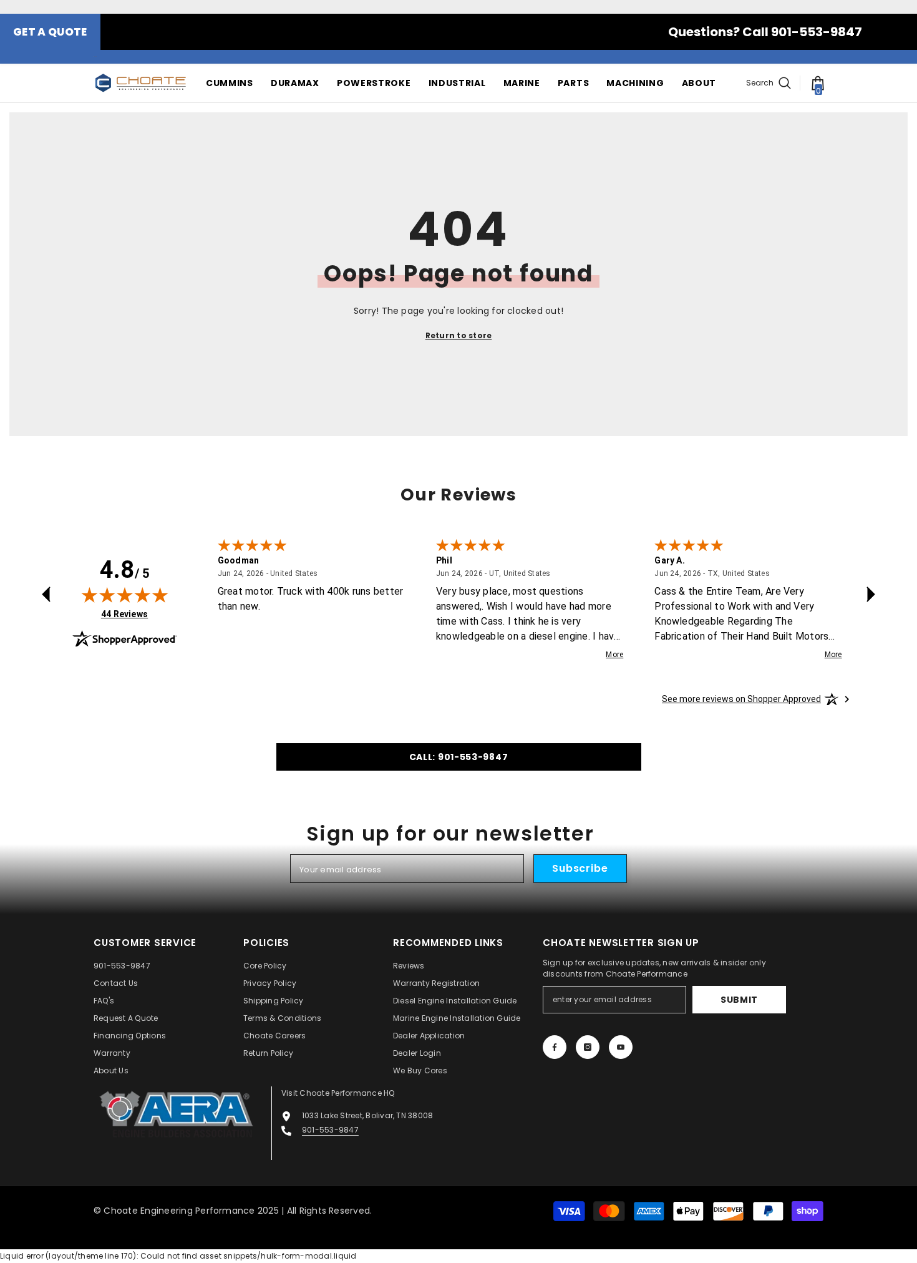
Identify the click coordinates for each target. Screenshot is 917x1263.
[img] (124, 595)
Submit (739, 999)
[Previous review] (46, 594)
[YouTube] (621, 1047)
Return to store (458, 335)
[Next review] (871, 594)
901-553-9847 (330, 1129)
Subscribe (580, 868)
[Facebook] (554, 1047)
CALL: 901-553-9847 (458, 757)
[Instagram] (587, 1047)
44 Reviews (124, 613)
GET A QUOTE (50, 31)
